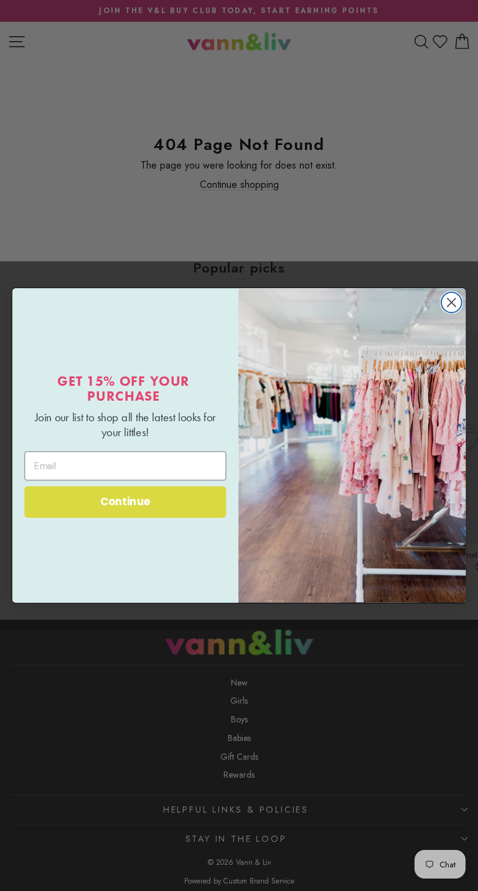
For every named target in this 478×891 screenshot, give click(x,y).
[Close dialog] (451, 302)
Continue (125, 502)
